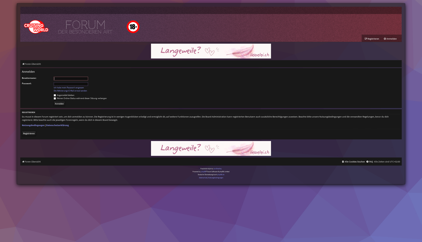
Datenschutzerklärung (57, 125)
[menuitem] (390, 38)
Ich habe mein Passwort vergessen (69, 87)
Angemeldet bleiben (65, 95)
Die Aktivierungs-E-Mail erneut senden (70, 90)
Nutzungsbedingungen (33, 125)
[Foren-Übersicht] (81, 24)
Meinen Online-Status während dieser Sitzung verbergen (81, 98)
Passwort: (26, 83)
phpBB (203, 172)
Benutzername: (29, 78)
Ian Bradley (218, 169)
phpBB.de (220, 174)
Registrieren (29, 133)
